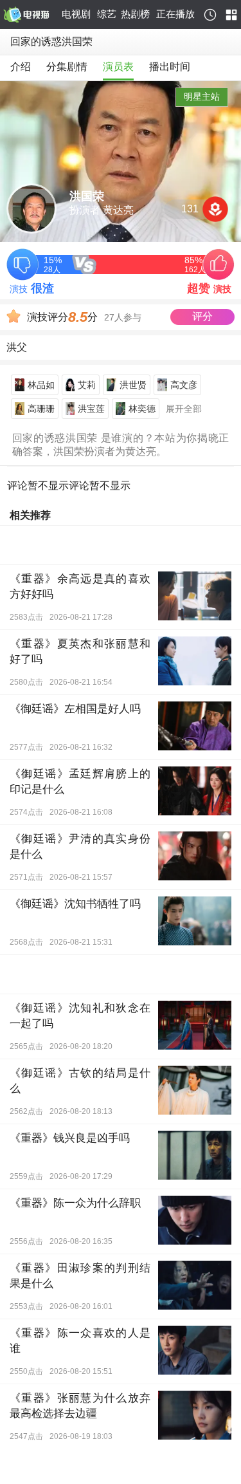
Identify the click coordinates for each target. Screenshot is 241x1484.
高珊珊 (41, 408)
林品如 (41, 385)
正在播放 (175, 13)
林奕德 (142, 408)
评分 (202, 316)
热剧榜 (135, 13)
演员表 (118, 66)
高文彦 (183, 385)
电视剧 (76, 13)
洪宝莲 (91, 408)
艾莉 (87, 385)
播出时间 (169, 66)
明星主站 (202, 96)
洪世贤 (133, 385)
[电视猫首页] (30, 15)
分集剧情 (66, 66)
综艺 (106, 13)
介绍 (20, 66)
